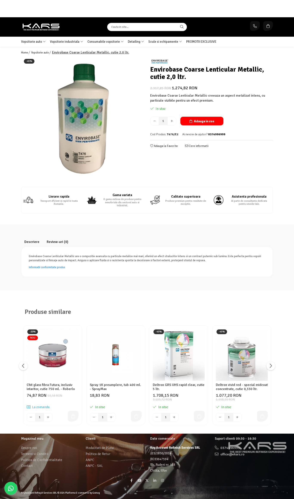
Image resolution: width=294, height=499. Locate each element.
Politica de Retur (98, 454)
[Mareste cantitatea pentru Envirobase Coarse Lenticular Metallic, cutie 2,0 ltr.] (171, 121)
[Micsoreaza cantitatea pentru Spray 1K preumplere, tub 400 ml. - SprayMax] (94, 417)
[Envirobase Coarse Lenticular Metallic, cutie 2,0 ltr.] (82, 119)
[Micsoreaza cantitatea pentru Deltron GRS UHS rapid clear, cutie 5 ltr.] (157, 417)
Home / (25, 52)
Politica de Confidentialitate (41, 460)
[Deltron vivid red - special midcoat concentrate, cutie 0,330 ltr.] (242, 355)
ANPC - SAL (94, 466)
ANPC (90, 460)
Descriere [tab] (31, 242)
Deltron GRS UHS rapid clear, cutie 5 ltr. (178, 387)
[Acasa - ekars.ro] (48, 27)
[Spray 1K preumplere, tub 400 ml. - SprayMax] (116, 355)
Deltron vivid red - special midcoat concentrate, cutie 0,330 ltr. (242, 387)
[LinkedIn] (154, 481)
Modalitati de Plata (100, 448)
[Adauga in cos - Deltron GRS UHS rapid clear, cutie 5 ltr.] (199, 416)
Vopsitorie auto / (41, 52)
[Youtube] (139, 481)
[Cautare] (182, 27)
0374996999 (230, 448)
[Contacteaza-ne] (255, 26)
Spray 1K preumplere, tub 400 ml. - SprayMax (115, 387)
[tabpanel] (82, 119)
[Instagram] (162, 481)
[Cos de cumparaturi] (268, 26)
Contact (27, 466)
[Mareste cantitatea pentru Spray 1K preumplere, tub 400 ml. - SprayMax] (111, 417)
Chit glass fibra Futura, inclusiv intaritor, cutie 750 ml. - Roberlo (51, 387)
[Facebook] (131, 481)
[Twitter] (147, 481)
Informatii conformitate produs (47, 267)
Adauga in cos (203, 121)
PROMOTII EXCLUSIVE (201, 42)
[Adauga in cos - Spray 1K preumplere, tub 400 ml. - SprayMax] (136, 416)
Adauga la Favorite (165, 146)
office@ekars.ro (232, 454)
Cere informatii (198, 146)
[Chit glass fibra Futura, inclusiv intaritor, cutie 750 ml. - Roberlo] (53, 355)
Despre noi (29, 448)
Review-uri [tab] (57, 242)
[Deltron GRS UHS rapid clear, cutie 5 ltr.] (179, 355)
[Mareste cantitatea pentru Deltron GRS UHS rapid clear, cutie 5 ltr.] (174, 417)
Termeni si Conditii (34, 454)
